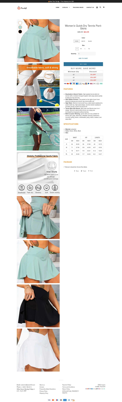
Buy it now (83, 64)
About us (42, 385)
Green (76, 41)
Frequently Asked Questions (48, 389)
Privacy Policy (43, 391)
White (83, 41)
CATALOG (65, 7)
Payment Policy (66, 385)
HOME (57, 7)
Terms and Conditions (68, 387)
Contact (42, 387)
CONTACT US (90, 7)
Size (83, 45)
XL (89, 48)
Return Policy (66, 389)
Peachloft (102, 386)
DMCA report (101, 385)
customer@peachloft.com (28, 385)
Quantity (73, 53)
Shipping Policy (44, 393)
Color (83, 38)
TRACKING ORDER (78, 7)
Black (90, 41)
